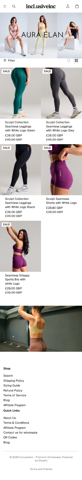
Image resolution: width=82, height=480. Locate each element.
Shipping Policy (13, 380)
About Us (9, 418)
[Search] (14, 6)
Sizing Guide (11, 385)
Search (8, 375)
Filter (11, 60)
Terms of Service (14, 395)
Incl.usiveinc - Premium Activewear (40, 457)
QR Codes (10, 437)
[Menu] (5, 6)
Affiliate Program (14, 405)
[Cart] (77, 6)
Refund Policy (12, 390)
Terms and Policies (41, 469)
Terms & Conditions (16, 423)
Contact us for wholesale (20, 432)
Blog (6, 400)
